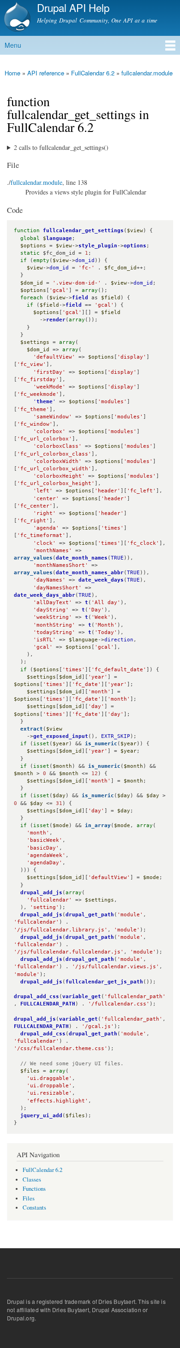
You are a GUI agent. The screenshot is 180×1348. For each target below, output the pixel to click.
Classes (32, 1179)
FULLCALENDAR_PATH (47, 1004)
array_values (33, 558)
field (80, 298)
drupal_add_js (41, 893)
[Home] (16, 18)
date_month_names (82, 558)
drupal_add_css (36, 997)
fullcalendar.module (147, 73)
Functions (34, 1189)
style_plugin (97, 246)
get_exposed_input (60, 736)
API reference (45, 73)
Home (12, 73)
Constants (34, 1207)
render (56, 320)
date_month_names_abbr (90, 573)
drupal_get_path (90, 915)
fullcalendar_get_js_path (104, 982)
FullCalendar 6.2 (92, 73)
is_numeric (101, 744)
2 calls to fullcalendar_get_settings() (61, 147)
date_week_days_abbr (44, 595)
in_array (98, 825)
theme (44, 402)
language (59, 238)
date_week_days (101, 580)
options (135, 246)
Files (29, 1198)
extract (31, 729)
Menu (13, 45)
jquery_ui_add (41, 1116)
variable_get (81, 997)
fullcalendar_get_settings (83, 231)
